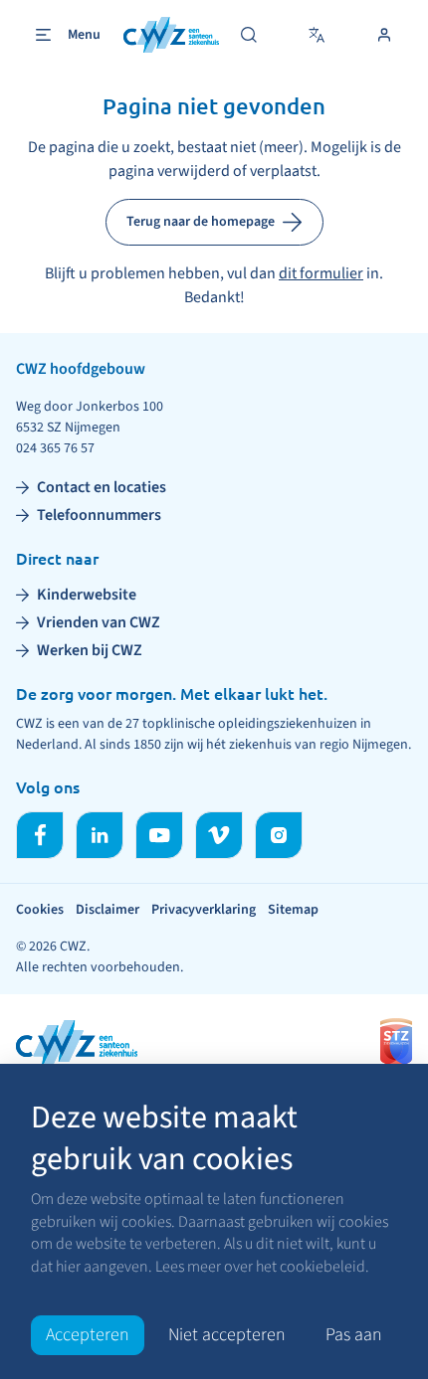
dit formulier (321, 273)
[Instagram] (279, 835)
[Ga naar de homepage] (171, 35)
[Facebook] (40, 835)
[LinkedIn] (99, 835)
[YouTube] (159, 835)
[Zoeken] (249, 35)
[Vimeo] (219, 835)
